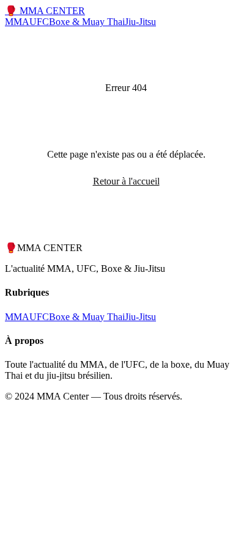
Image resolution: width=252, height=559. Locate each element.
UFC (39, 21)
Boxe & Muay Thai (87, 21)
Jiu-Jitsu (140, 21)
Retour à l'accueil (126, 181)
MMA (17, 21)
